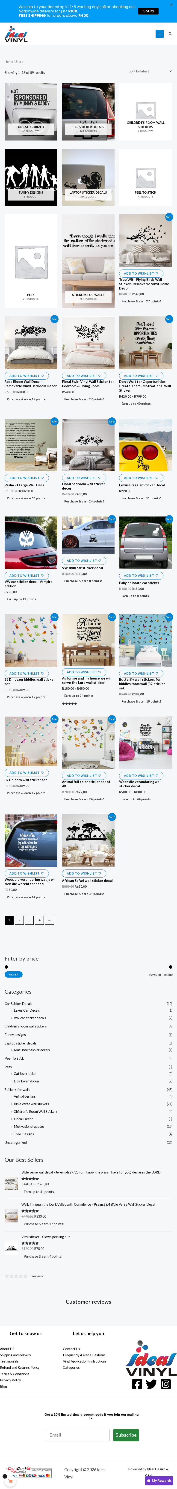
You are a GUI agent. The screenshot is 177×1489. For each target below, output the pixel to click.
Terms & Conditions (14, 1374)
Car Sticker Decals (18, 1004)
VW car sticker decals (30, 1018)
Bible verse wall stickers (31, 1104)
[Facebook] (137, 1384)
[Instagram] (165, 1384)
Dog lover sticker (27, 1081)
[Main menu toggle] (160, 34)
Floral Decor (23, 1119)
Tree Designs (24, 1134)
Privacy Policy (10, 1380)
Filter (13, 974)
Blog (3, 1386)
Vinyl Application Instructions (85, 1361)
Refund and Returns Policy (19, 1367)
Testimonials (9, 1361)
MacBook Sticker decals (32, 1050)
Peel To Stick (14, 1058)
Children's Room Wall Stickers (36, 1111)
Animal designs (25, 1096)
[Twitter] (151, 1384)
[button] (170, 34)
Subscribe (126, 1435)
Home (9, 61)
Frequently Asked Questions (84, 1355)
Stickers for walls (17, 1090)
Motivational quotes (29, 1126)
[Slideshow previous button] (7, 1306)
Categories (71, 1367)
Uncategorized (16, 1143)
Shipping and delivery (15, 1355)
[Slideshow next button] (169, 1306)
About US (7, 1349)
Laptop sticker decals (20, 1043)
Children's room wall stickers (26, 1026)
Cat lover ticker (25, 1074)
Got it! (148, 11)
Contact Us (71, 1349)
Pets (8, 1067)
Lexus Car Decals (27, 1010)
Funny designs (15, 1035)
